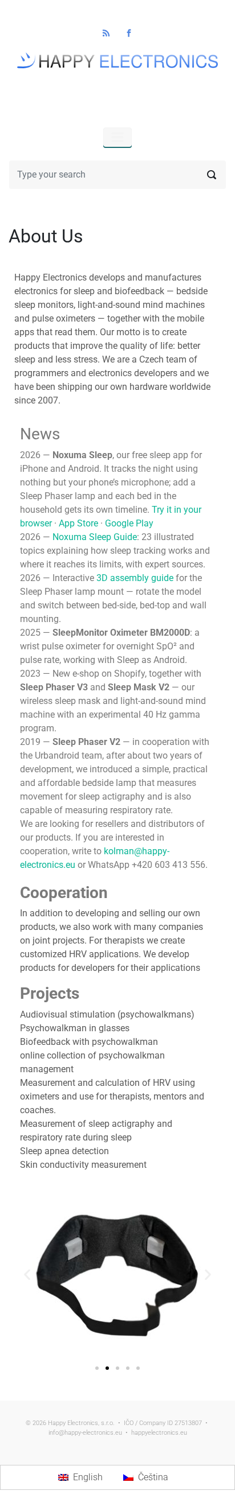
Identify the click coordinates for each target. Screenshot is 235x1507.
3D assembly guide (134, 578)
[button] (27, 1274)
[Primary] (117, 137)
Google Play (129, 523)
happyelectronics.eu (159, 1432)
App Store (78, 523)
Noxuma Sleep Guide (94, 537)
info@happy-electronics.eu (85, 1432)
